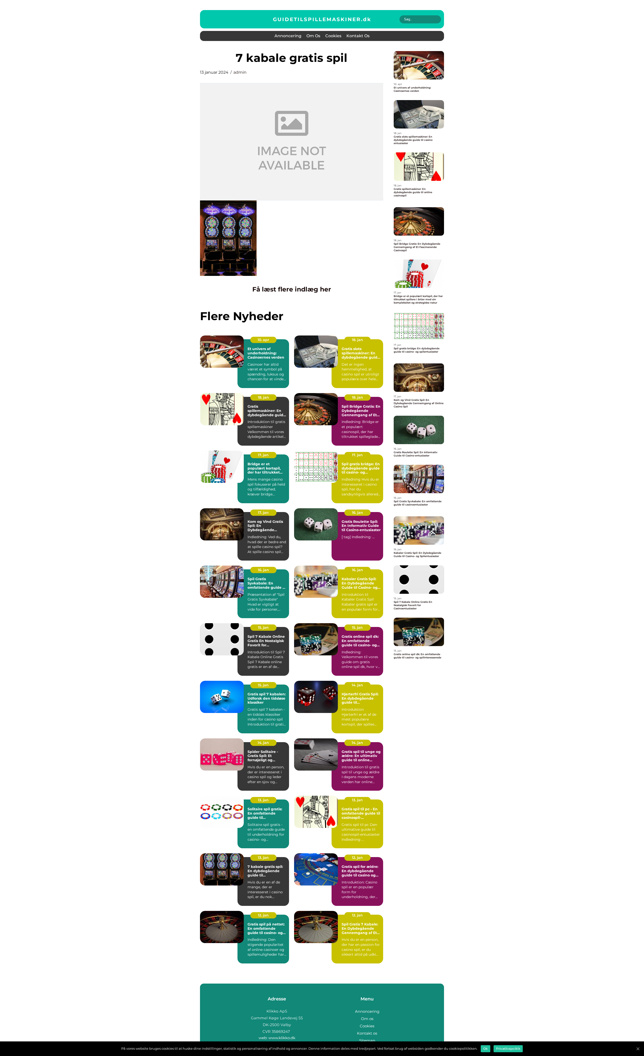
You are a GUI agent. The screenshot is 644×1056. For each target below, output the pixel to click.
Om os (313, 35)
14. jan (357, 685)
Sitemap (367, 1040)
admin (240, 72)
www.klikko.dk (281, 1037)
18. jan (357, 339)
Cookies (333, 35)
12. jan (357, 857)
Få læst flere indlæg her (291, 289)
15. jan (263, 627)
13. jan (263, 800)
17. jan (263, 455)
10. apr (263, 339)
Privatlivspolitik (508, 1048)
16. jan (357, 512)
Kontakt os (358, 35)
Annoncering (287, 35)
